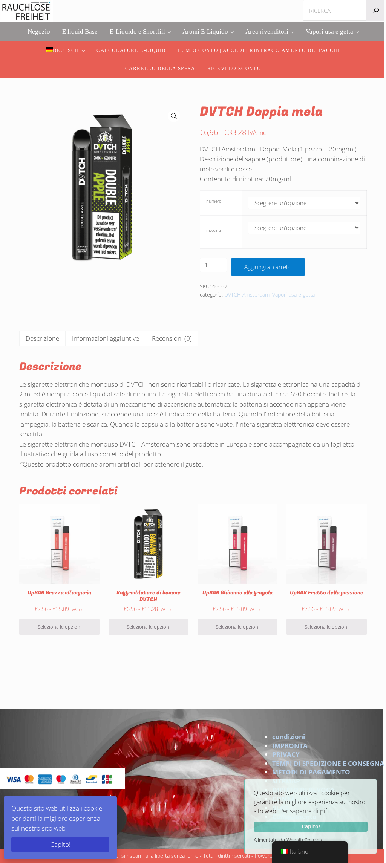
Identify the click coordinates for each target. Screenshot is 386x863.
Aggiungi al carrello (268, 267)
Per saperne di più (304, 811)
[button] (174, 116)
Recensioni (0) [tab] (172, 338)
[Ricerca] (376, 10)
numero (213, 201)
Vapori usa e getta (293, 294)
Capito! (311, 826)
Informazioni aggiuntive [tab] (105, 338)
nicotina (213, 230)
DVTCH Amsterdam (247, 294)
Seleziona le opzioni (59, 626)
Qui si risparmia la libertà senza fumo (155, 855)
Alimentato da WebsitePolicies (288, 840)
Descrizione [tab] (42, 338)
